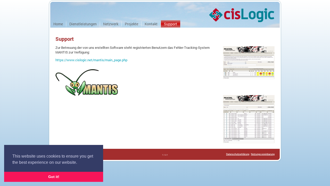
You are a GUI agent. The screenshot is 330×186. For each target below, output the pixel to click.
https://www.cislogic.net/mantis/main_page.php (91, 60)
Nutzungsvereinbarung (263, 154)
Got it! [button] (53, 177)
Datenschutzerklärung (237, 154)
